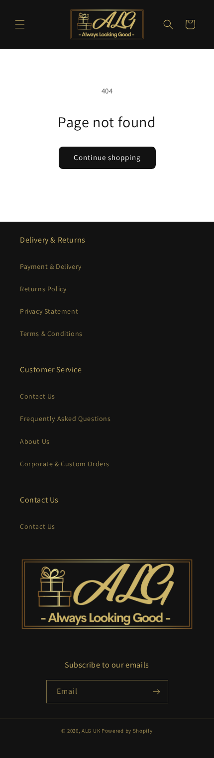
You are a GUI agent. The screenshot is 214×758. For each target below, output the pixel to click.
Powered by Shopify (127, 730)
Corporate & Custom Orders (64, 463)
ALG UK (92, 730)
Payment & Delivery (51, 266)
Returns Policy (43, 288)
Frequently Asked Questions (65, 418)
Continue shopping (107, 157)
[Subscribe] (157, 691)
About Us (35, 441)
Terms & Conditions (51, 333)
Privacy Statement (49, 311)
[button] (20, 24)
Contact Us (37, 396)
